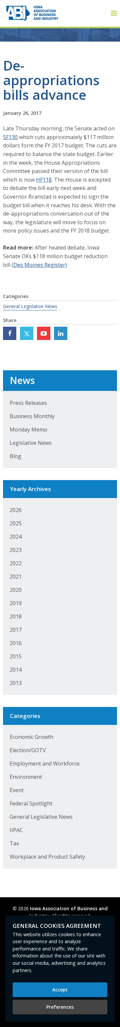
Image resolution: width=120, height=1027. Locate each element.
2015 (16, 656)
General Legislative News (30, 306)
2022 (16, 563)
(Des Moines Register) (39, 264)
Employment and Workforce (45, 763)
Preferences (60, 1007)
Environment (26, 776)
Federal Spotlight (31, 803)
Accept (60, 989)
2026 (16, 510)
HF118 (44, 179)
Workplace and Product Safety (47, 856)
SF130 (10, 137)
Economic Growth (31, 737)
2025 (16, 523)
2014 (16, 669)
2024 (16, 536)
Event (17, 790)
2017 (16, 629)
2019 (16, 603)
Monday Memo (28, 429)
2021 (16, 576)
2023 (16, 550)
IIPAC (16, 830)
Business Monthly (32, 416)
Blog (15, 456)
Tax (14, 843)
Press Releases (28, 403)
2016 (16, 643)
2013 (16, 683)
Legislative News (31, 442)
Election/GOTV (28, 750)
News (22, 380)
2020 (16, 590)
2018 (16, 616)
